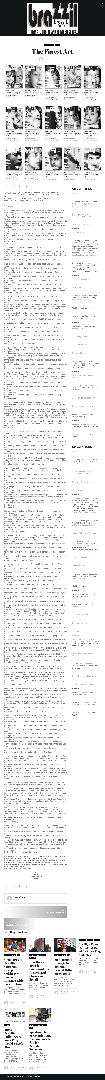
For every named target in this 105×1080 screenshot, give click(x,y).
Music (14, 955)
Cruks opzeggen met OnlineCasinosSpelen (81, 215)
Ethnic (57, 45)
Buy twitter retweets (80, 435)
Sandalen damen (79, 345)
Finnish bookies (79, 328)
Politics (32, 958)
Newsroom (13, 1067)
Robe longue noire (80, 337)
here (90, 308)
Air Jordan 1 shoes (83, 362)
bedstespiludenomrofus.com (84, 255)
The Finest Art (55, 41)
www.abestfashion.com (86, 424)
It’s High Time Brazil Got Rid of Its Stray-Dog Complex (90, 949)
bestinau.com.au (83, 414)
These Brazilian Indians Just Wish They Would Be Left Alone (13, 1038)
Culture (51, 45)
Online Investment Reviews (84, 398)
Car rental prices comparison (84, 406)
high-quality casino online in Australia (83, 264)
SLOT (74, 194)
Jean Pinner (51, 59)
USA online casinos (80, 279)
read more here (78, 300)
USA (18, 955)
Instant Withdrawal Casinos (84, 533)
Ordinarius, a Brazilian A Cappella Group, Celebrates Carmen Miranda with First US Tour (13, 972)
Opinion (96, 940)
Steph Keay (13, 1002)
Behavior (83, 940)
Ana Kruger (64, 992)
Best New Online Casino (82, 224)
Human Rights (41, 1025)
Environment (41, 955)
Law (31, 1028)
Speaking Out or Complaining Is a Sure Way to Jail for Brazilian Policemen (40, 1040)
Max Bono (38, 996)
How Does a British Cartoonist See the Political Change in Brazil (39, 970)
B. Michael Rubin (91, 971)
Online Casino (78, 232)
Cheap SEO (77, 353)
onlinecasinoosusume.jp (82, 525)
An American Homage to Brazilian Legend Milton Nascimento (64, 966)
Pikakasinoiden (78, 288)
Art (46, 41)
